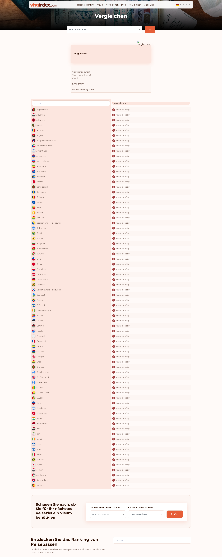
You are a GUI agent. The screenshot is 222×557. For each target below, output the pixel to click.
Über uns (149, 5)
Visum (100, 5)
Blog (123, 5)
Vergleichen (112, 5)
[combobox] (104, 29)
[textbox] (104, 29)
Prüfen (174, 514)
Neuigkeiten (135, 5)
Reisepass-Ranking (85, 5)
